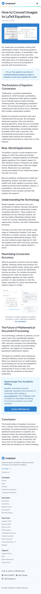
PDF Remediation (7, 513)
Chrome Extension (7, 542)
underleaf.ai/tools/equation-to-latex (17, 74)
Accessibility (6, 510)
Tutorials (4, 486)
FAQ (3, 556)
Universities (5, 504)
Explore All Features (20, 409)
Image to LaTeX (6, 521)
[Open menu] (37, 3)
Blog (3, 483)
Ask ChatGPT (9, 575)
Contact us (5, 472)
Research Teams (7, 507)
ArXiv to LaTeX (6, 527)
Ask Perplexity (9, 579)
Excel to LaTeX (6, 524)
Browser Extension (8, 559)
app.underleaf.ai (20, 321)
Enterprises (5, 501)
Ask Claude (22, 575)
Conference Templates (9, 489)
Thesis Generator (7, 539)
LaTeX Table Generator (9, 533)
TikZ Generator (6, 530)
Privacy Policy (6, 562)
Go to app (5, 468)
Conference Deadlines (9, 492)
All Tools (4, 545)
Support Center (7, 553)
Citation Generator (8, 536)
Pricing (4, 480)
